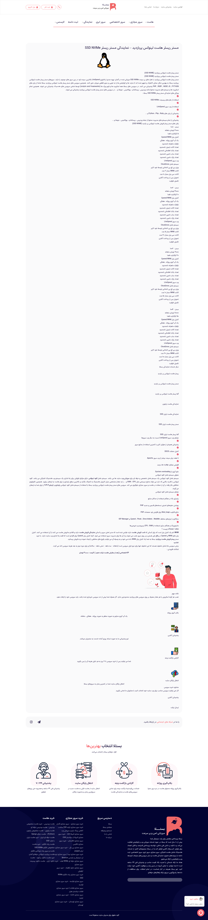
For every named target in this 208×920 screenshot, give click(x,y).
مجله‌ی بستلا (107, 827)
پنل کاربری (32, 7)
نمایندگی (88, 22)
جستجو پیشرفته (106, 830)
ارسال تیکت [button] (175, 707)
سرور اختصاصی (117, 22)
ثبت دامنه (73, 22)
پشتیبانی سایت (166, 7)
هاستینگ (57, 86)
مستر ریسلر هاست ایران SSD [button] (169, 424)
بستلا (110, 824)
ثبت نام (48, 7)
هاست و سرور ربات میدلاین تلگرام (43, 851)
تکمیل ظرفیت (174, 181)
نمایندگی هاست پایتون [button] (170, 404)
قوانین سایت (177, 7)
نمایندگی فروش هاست (87, 532)
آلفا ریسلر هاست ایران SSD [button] (169, 434)
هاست (150, 22)
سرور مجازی (136, 22)
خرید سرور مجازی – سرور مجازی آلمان (69, 824)
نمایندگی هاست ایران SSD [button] (169, 414)
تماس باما (148, 7)
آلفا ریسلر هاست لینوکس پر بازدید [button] (167, 394)
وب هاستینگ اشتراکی (47, 478)
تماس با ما (108, 834)
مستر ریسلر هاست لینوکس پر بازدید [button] (166, 384)
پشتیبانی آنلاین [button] (173, 697)
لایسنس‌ (60, 22)
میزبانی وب (125, 478)
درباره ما (156, 7)
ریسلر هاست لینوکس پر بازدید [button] (168, 373)
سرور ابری (100, 22)
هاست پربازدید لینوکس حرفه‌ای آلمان (42, 854)
